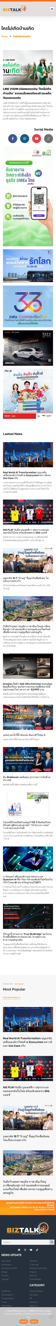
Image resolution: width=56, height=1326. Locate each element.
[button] (52, 9)
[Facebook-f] (12, 138)
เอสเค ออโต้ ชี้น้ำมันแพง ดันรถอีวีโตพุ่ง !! (24, 735)
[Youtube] (36, 138)
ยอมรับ (24, 1321)
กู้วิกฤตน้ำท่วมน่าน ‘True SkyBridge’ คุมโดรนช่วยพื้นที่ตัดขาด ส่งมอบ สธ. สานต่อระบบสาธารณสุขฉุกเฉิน (27, 937)
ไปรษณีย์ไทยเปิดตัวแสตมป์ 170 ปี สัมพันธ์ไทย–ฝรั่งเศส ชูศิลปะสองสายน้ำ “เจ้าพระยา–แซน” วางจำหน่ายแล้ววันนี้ (27, 825)
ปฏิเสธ (34, 1321)
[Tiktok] (48, 138)
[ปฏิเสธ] (51, 1316)
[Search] (52, 1242)
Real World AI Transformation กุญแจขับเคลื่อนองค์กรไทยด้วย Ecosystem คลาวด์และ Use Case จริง (27, 475)
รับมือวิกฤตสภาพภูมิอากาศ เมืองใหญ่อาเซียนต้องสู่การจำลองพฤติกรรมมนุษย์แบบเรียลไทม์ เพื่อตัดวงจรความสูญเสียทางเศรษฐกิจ (26, 629)
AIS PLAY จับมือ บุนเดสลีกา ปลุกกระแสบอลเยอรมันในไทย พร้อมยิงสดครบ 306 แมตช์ (26, 531)
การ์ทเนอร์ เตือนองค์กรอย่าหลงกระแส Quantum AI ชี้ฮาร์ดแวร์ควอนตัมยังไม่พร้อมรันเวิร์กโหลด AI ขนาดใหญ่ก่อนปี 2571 (27, 879)
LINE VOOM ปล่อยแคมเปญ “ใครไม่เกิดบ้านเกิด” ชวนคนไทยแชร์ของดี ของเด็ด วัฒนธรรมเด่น (27, 93)
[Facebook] (19, 1250)
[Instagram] (24, 138)
